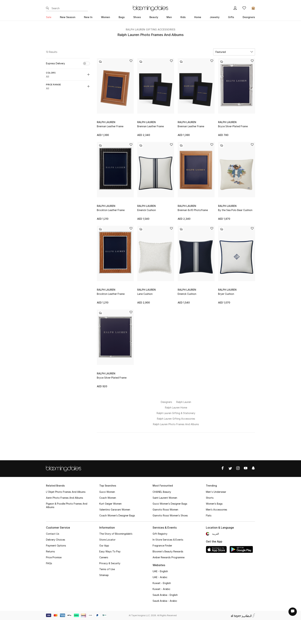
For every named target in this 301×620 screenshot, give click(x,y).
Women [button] (105, 17)
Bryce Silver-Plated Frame (233, 126)
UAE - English (160, 571)
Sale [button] (48, 17)
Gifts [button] (231, 17)
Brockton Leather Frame (111, 210)
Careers (103, 557)
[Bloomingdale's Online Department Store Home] (150, 8)
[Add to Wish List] (131, 61)
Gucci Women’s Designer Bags (170, 503)
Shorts (210, 497)
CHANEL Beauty (162, 491)
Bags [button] (122, 17)
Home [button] (197, 17)
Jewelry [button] (214, 17)
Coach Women (107, 497)
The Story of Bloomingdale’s (115, 533)
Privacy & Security (109, 563)
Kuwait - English (162, 583)
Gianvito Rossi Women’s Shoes (170, 515)
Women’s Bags (214, 503)
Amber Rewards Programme (168, 557)
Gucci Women (107, 491)
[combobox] (234, 51)
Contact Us (52, 533)
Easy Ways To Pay (110, 551)
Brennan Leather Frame (110, 126)
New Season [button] (67, 17)
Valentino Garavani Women (114, 509)
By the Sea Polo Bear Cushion (235, 210)
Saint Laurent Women (165, 497)
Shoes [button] (137, 17)
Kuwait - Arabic (161, 588)
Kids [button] (183, 17)
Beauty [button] (153, 17)
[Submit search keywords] (47, 8)
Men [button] (169, 17)
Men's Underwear (216, 491)
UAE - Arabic (160, 577)
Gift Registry (160, 533)
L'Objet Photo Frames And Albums (66, 491)
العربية (215, 533)
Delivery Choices (55, 539)
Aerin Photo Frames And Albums (64, 497)
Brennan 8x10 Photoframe (193, 210)
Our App (104, 545)
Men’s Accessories (216, 509)
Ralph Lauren (106, 122)
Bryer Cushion (226, 293)
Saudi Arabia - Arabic (165, 600)
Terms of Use (107, 569)
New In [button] (88, 17)
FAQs (49, 563)
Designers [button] (249, 17)
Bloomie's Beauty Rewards (168, 551)
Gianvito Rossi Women (165, 509)
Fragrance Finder (162, 545)
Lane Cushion (145, 293)
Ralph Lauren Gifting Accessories (150, 29)
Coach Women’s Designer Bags (117, 515)
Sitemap (104, 575)
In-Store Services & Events (168, 539)
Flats (208, 515)
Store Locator (107, 539)
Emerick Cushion (146, 210)
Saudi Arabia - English (165, 594)
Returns (50, 551)
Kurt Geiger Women (110, 503)
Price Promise (53, 557)
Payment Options (56, 545)
